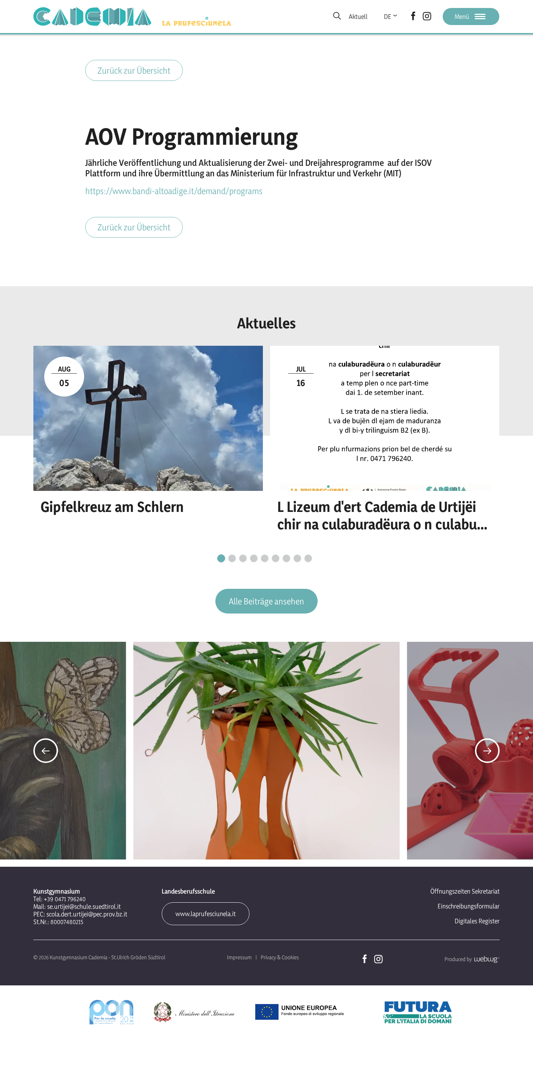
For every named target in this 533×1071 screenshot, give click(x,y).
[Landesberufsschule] (196, 21)
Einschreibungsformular (469, 906)
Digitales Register (477, 921)
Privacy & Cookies (280, 957)
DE (387, 16)
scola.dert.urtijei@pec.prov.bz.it (86, 914)
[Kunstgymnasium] (92, 16)
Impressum (239, 957)
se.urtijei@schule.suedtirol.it (84, 906)
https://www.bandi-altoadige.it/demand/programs (174, 191)
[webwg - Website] (486, 959)
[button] (45, 750)
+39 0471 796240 (65, 899)
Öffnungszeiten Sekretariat (465, 891)
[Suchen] (337, 16)
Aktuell (358, 16)
